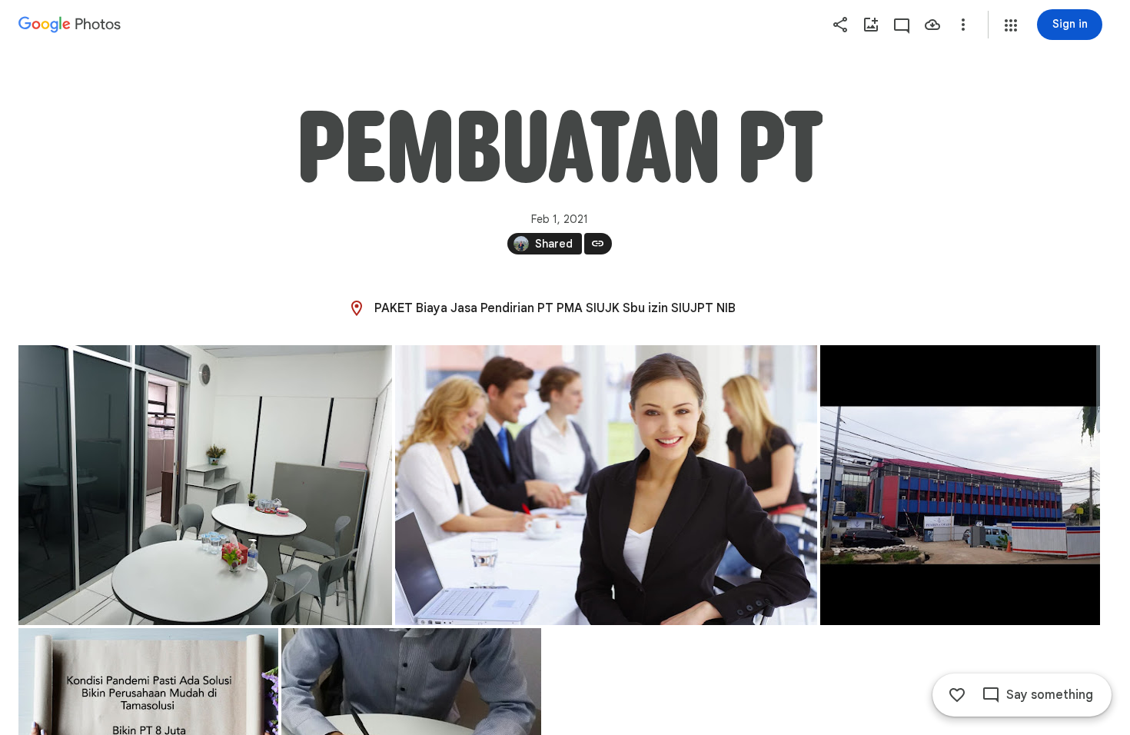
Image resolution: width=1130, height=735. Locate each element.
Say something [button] (1049, 695)
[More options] (963, 24)
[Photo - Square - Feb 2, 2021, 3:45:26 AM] (960, 485)
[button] (1010, 25)
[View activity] (901, 24)
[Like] (957, 695)
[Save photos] (932, 24)
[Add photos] (871, 24)
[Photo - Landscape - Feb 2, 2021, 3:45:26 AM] (205, 485)
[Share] (840, 24)
